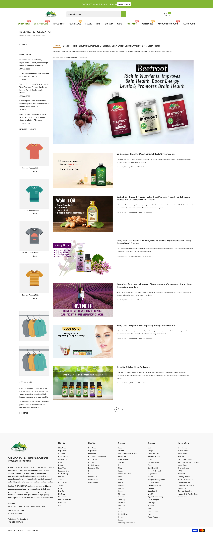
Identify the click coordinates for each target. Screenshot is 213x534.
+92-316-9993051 (15, 513)
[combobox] (93, 14)
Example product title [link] (30, 168)
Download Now (124, 4)
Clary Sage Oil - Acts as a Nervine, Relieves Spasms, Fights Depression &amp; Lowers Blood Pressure (154, 242)
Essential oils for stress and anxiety (134, 367)
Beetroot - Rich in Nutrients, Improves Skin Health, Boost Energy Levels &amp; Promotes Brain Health (107, 45)
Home (21, 35)
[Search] (96, 14)
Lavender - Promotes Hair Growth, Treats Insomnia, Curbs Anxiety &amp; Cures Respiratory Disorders (154, 285)
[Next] (130, 409)
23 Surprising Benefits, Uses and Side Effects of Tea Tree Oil (146, 154)
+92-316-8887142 (15, 522)
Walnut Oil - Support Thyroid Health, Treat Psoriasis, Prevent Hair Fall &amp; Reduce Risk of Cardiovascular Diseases (153, 198)
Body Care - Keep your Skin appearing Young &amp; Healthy (146, 325)
